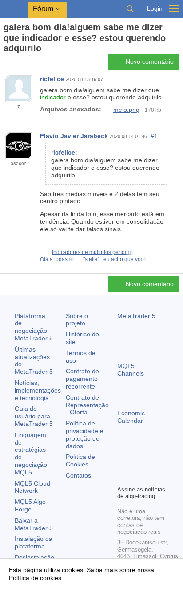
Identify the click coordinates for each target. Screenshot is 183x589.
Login (155, 8)
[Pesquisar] (130, 9)
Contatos (78, 475)
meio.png (126, 109)
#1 (154, 135)
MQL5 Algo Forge (30, 505)
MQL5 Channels (130, 369)
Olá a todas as (57, 259)
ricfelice (52, 78)
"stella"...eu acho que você (115, 259)
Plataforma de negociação (34, 327)
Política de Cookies (80, 460)
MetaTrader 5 (136, 315)
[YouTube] (122, 477)
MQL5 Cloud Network (32, 487)
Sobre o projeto (77, 319)
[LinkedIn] (136, 477)
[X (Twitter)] (151, 463)
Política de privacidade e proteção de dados (84, 434)
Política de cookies (35, 577)
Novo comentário (150, 61)
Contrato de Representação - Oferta (87, 405)
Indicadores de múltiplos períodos (93, 252)
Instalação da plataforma (33, 542)
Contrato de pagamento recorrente (82, 379)
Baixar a (34, 524)
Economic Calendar (131, 416)
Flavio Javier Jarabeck (74, 135)
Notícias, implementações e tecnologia (38, 390)
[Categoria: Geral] (16, 64)
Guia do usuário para (34, 416)
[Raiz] (6, 64)
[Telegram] (136, 463)
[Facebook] (122, 463)
